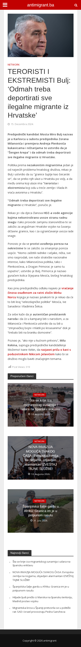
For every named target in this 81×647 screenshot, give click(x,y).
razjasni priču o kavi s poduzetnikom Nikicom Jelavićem (39, 352)
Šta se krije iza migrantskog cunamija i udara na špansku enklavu (40, 405)
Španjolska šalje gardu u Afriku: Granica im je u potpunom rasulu (41, 511)
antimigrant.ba (40, 5)
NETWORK (13, 64)
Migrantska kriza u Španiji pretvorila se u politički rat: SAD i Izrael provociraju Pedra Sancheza (42, 609)
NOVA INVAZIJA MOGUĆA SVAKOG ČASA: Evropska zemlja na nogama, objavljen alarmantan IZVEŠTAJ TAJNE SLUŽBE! (40, 458)
